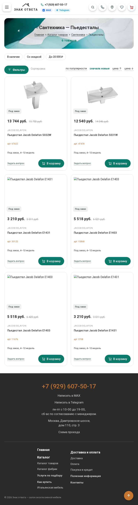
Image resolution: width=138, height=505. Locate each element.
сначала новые (100, 68)
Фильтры (19, 70)
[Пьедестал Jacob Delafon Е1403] (102, 194)
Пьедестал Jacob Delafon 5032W (29, 135)
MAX (48, 10)
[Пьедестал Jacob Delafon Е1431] (35, 194)
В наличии (13, 56)
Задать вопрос (15, 163)
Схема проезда (69, 432)
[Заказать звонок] (102, 7)
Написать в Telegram (69, 402)
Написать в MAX (69, 395)
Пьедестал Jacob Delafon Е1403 (95, 232)
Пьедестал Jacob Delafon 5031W (96, 135)
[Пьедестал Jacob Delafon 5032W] (35, 96)
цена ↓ (129, 68)
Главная (43, 450)
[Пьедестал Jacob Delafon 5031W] (102, 96)
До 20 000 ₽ (56, 56)
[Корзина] (131, 7)
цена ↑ (117, 68)
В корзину (54, 163)
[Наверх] (128, 495)
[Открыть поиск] (93, 7)
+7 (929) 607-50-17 (56, 4)
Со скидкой (34, 56)
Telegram (64, 10)
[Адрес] (112, 7)
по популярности (76, 68)
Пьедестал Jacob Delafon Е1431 (28, 232)
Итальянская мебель (50, 487)
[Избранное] (122, 7)
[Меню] (7, 7)
